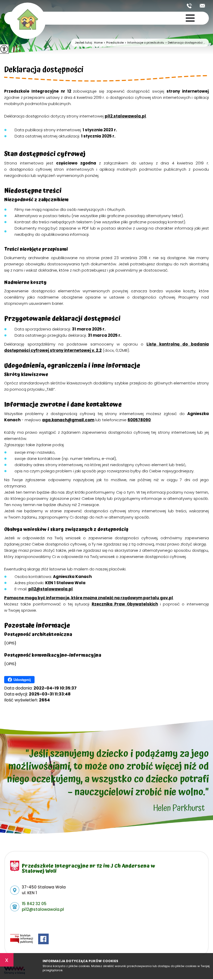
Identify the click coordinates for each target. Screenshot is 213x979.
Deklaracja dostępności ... (185, 42)
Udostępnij (22, 680)
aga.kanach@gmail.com (68, 420)
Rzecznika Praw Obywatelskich (125, 604)
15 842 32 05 (191, 5)
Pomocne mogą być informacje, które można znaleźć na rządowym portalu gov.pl (88, 598)
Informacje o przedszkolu (144, 42)
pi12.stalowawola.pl (125, 116)
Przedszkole (114, 42)
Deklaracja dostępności (43, 70)
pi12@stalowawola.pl (202, 5)
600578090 (139, 420)
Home (98, 42)
